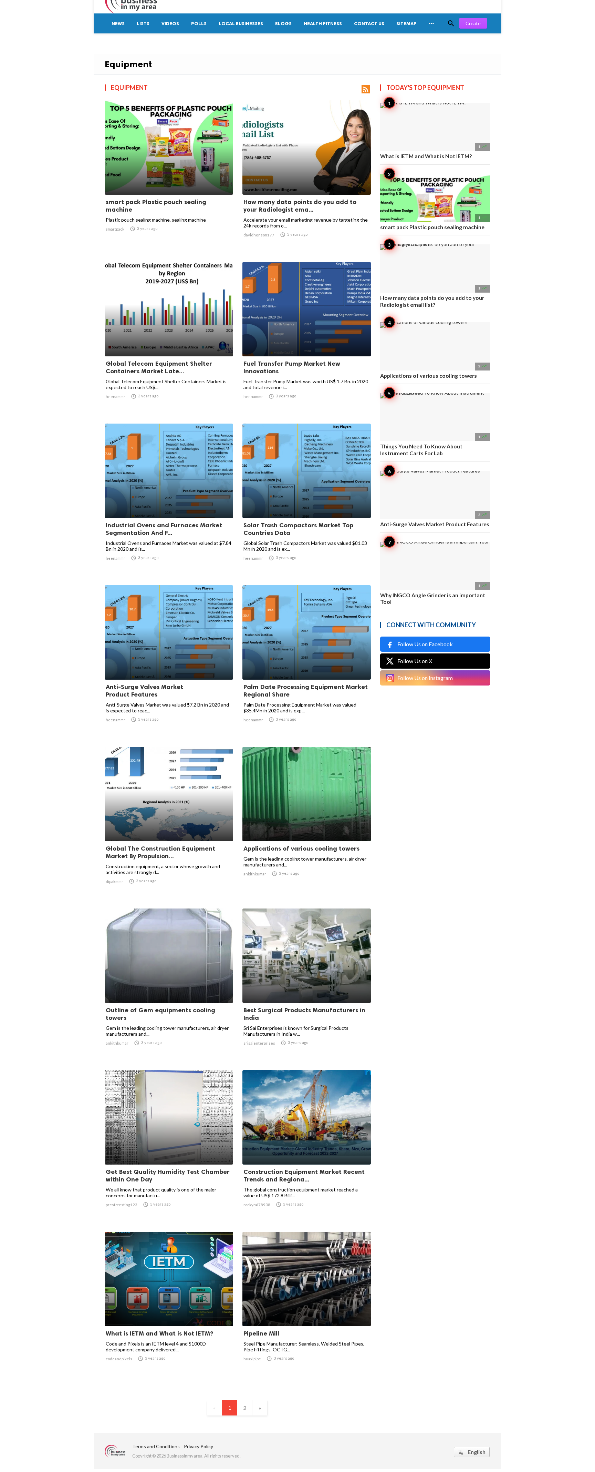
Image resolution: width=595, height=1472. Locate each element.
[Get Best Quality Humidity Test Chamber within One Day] (169, 1146)
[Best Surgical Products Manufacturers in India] (306, 985)
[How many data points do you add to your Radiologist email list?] (306, 176)
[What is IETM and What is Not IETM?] (169, 1308)
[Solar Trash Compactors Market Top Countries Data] (306, 500)
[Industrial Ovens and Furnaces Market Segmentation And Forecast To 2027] (169, 500)
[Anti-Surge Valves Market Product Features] (169, 661)
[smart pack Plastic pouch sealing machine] (169, 176)
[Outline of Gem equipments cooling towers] (169, 985)
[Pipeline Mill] (306, 1308)
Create (473, 23)
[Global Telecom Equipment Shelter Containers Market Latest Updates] (169, 338)
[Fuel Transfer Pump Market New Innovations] (306, 338)
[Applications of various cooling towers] (306, 823)
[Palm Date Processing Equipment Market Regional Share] (306, 661)
